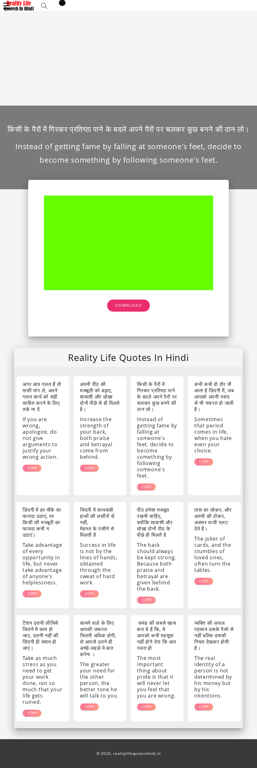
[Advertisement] (128, 58)
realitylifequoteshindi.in (136, 753)
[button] (44, 6)
